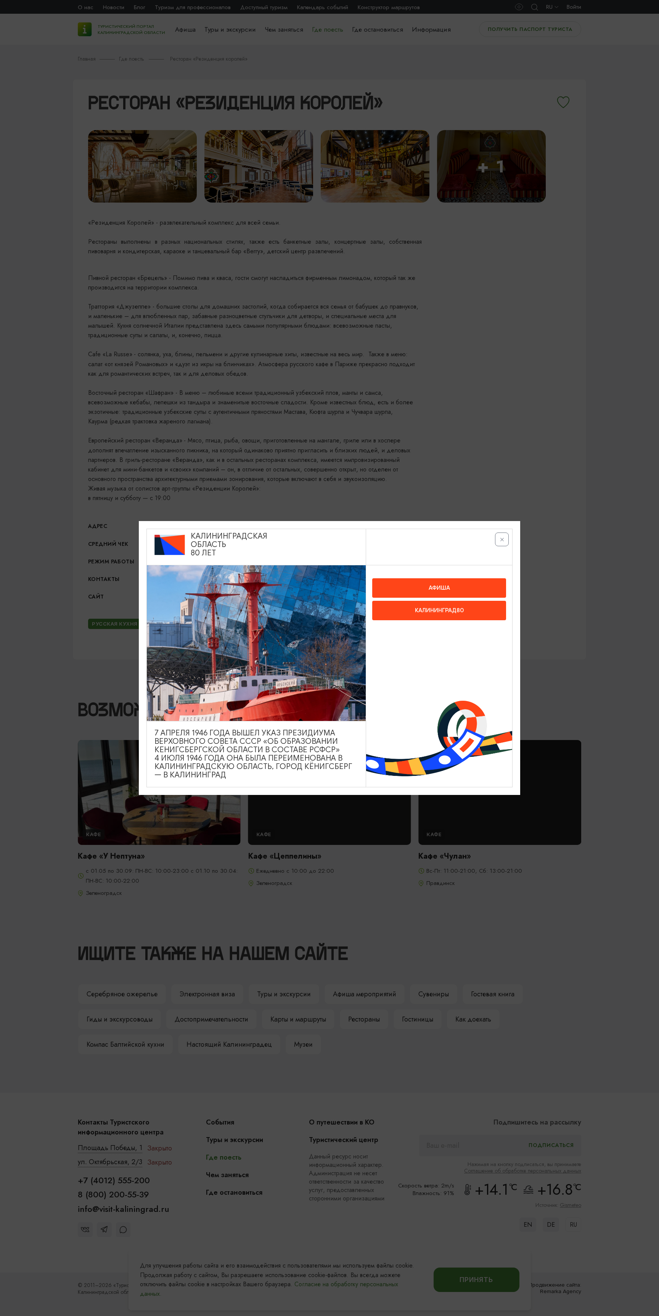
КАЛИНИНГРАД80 (439, 610)
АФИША (439, 587)
